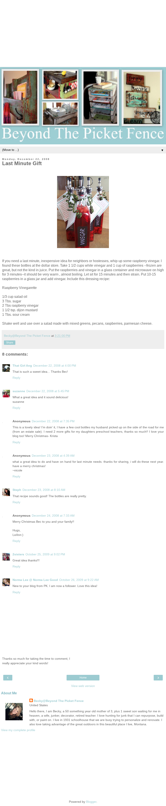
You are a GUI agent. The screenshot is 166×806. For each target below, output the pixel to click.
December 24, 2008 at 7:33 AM (53, 515)
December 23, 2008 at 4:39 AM (53, 455)
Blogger (91, 801)
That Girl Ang (22, 365)
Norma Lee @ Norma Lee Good (35, 580)
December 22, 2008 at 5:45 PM (47, 391)
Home (83, 677)
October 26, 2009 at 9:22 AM (79, 580)
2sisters (18, 554)
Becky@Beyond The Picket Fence (59, 701)
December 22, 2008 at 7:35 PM (53, 421)
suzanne (19, 391)
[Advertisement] (83, 30)
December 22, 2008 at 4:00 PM (54, 365)
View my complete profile (18, 730)
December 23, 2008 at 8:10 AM (43, 490)
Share (9, 342)
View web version (83, 686)
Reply (16, 377)
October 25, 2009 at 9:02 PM (45, 554)
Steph (17, 490)
